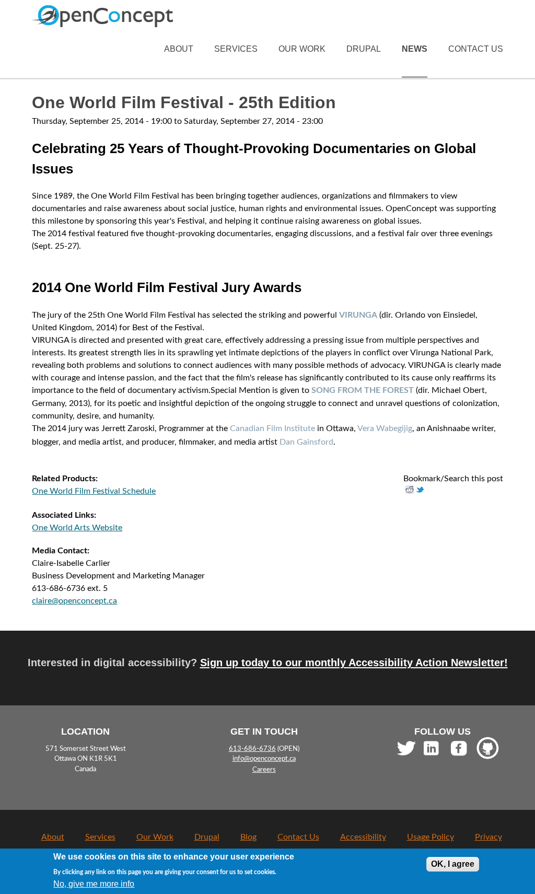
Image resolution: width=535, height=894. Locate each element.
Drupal (363, 48)
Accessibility (363, 837)
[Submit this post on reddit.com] (409, 491)
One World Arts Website (77, 528)
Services (236, 48)
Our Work (301, 48)
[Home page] (102, 21)
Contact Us (475, 48)
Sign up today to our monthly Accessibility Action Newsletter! (354, 662)
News (414, 48)
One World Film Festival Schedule (94, 491)
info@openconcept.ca (264, 759)
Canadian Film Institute (272, 428)
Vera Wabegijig (384, 428)
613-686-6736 (252, 749)
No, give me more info (93, 883)
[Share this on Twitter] (420, 491)
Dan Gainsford (306, 442)
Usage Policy (430, 837)
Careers (264, 770)
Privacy (488, 837)
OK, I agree (452, 864)
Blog (248, 837)
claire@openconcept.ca (74, 601)
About (178, 48)
